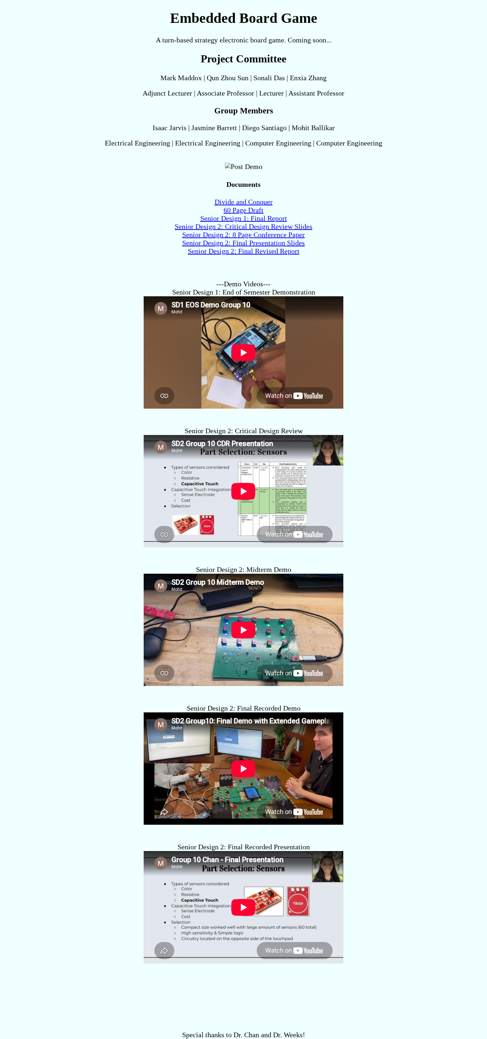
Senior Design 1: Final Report (243, 218)
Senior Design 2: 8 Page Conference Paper (243, 235)
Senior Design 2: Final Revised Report (243, 251)
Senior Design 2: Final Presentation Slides (243, 243)
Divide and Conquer (244, 202)
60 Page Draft (243, 210)
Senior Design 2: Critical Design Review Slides (243, 226)
